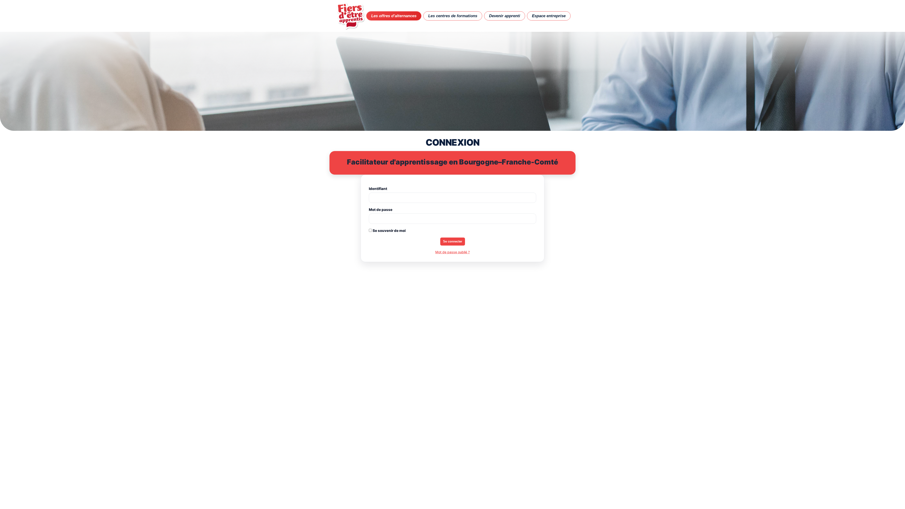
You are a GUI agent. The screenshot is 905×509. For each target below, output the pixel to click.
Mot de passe (380, 209)
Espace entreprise (549, 16)
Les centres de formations (452, 16)
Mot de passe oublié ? (452, 252)
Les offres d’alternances (393, 16)
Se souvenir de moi (389, 230)
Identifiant (378, 188)
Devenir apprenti (504, 16)
